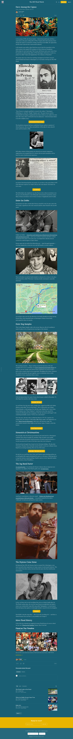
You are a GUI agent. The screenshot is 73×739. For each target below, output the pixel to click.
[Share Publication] (59, 2)
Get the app (42, 733)
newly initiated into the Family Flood (44, 367)
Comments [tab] (18, 671)
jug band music (45, 469)
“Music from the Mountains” (25, 421)
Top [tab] (17, 686)
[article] (36, 691)
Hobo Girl (18, 705)
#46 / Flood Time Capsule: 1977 (22, 699)
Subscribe (63, 2)
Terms (39, 730)
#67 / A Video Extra (19, 691)
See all (18, 713)
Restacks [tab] (23, 671)
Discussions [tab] (24, 686)
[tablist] (21, 672)
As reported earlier (20, 467)
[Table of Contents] (1, 369)
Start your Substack (33, 733)
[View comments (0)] (21, 15)
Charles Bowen (21, 11)
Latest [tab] (20, 686)
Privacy (36, 730)
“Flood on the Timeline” (28, 625)
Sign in (69, 2)
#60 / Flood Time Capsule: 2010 (22, 706)
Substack (31, 736)
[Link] (14, 200)
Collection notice (44, 730)
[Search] (56, 2)
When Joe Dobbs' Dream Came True (25, 697)
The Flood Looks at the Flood (23, 689)
